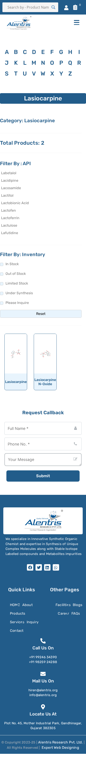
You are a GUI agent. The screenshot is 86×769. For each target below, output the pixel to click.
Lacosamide (11, 188)
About (27, 605)
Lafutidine (9, 233)
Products (17, 613)
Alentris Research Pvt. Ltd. (60, 742)
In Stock (12, 264)
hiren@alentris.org (43, 690)
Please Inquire (17, 303)
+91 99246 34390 (43, 657)
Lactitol (7, 195)
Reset (40, 314)
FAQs (75, 613)
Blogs (77, 605)
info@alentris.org (43, 695)
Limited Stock (17, 283)
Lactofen (8, 210)
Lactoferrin (10, 218)
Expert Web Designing (60, 747)
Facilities (63, 605)
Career (63, 613)
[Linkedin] (47, 567)
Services (17, 622)
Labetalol (8, 173)
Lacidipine (9, 180)
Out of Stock (16, 274)
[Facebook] (30, 567)
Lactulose (9, 225)
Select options (17, 370)
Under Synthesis (19, 293)
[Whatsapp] (56, 567)
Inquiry (33, 622)
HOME (15, 605)
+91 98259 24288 (43, 662)
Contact (16, 631)
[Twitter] (39, 567)
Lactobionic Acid (15, 203)
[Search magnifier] (53, 7)
